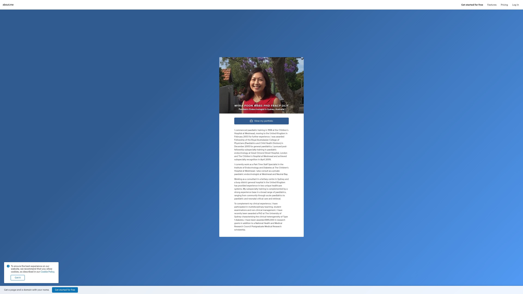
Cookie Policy (47, 271)
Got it (18, 277)
